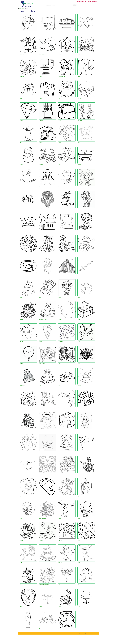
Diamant (21, 120)
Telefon (79, 297)
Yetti (59, 98)
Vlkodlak (40, 407)
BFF (59, 474)
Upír (20, 496)
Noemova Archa (61, 32)
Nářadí (21, 186)
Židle (79, 606)
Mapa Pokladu (42, 363)
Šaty (40, 385)
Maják (21, 142)
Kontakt (68, 633)
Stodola (59, 275)
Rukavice (41, 98)
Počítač (40, 76)
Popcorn (21, 98)
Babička (21, 164)
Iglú (78, 584)
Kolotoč (59, 54)
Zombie (59, 606)
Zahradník (60, 253)
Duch (21, 474)
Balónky (21, 363)
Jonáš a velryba (42, 54)
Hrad (21, 407)
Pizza (21, 253)
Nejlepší (89, 1)
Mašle (79, 341)
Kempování (22, 76)
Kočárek (79, 164)
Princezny (41, 628)
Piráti (79, 363)
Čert (20, 584)
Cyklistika (41, 164)
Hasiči (21, 562)
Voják (21, 429)
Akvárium (21, 275)
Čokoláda (41, 120)
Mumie (79, 186)
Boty (59, 385)
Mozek (59, 164)
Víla (59, 584)
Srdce (59, 518)
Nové (86, 1)
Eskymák (41, 429)
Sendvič (79, 98)
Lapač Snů (41, 208)
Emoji (79, 540)
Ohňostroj (79, 32)
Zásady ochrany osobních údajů (80, 633)
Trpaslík (21, 319)
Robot (79, 518)
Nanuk (79, 76)
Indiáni (40, 474)
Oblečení (41, 540)
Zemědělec (22, 54)
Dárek (59, 429)
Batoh (59, 120)
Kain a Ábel (80, 120)
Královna (21, 297)
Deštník (40, 606)
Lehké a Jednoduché (43, 518)
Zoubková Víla (80, 253)
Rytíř (78, 496)
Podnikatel (22, 628)
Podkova (60, 319)
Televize (40, 32)
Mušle (40, 297)
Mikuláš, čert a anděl (43, 319)
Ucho (40, 496)
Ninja (59, 208)
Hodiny (59, 628)
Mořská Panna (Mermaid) (44, 584)
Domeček (60, 540)
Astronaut (79, 208)
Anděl (79, 562)
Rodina (21, 540)
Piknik (79, 54)
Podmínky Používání (93, 633)
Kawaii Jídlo (60, 341)
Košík (79, 319)
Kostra (40, 186)
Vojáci (79, 474)
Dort (40, 562)
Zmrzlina (40, 341)
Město (59, 363)
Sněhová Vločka (81, 407)
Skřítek (59, 297)
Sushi (21, 208)
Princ (79, 142)
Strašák (40, 253)
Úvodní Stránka (80, 1)
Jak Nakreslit (95, 1)
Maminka (21, 341)
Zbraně (59, 142)
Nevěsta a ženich (61, 76)
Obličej (21, 518)
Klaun (79, 429)
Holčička (79, 385)
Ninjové (59, 407)
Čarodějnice (60, 562)
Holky (59, 496)
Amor (21, 32)
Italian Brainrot (42, 275)
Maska (21, 606)
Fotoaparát (41, 142)
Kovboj (59, 186)
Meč (78, 275)
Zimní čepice (22, 385)
